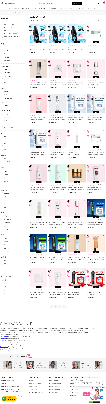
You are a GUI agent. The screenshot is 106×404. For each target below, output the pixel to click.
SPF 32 (6, 267)
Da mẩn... (6, 105)
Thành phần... (7, 117)
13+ (5, 136)
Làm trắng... (7, 73)
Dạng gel (6, 185)
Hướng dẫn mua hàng (55, 383)
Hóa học (6, 229)
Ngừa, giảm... (7, 76)
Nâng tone (7, 216)
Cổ (5, 287)
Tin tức (96, 8)
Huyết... (6, 171)
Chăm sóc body (52, 8)
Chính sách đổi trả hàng (35, 383)
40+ (5, 146)
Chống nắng (7, 69)
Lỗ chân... (6, 102)
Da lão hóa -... (8, 95)
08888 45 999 (7, 380)
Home (9, 13)
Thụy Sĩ (6, 204)
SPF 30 (6, 264)
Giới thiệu (31, 380)
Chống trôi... (7, 223)
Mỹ (5, 197)
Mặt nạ (6, 181)
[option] (13, 24)
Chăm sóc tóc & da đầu (66, 8)
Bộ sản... (6, 242)
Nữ (5, 158)
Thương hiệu (80, 8)
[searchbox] (58, 3)
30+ (5, 143)
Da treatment (8, 98)
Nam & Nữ (7, 162)
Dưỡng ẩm (3, 338)
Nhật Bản (6, 193)
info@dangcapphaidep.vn (10, 386)
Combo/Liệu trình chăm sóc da (12, 36)
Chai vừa (6, 252)
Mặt (5, 280)
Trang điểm (24, 8)
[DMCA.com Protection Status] (97, 402)
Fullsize (6, 238)
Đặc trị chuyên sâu (9, 24)
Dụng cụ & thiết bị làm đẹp (11, 33)
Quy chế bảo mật (33, 389)
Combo (6, 245)
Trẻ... (5, 83)
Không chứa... (7, 114)
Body (5, 290)
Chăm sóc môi (8, 27)
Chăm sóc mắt (3, 345)
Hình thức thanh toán (54, 389)
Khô (5, 54)
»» (64, 307)
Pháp (5, 200)
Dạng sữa (6, 175)
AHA (5, 121)
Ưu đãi (89, 8)
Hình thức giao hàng (54, 386)
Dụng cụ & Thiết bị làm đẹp (7, 351)
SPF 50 (6, 271)
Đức (5, 207)
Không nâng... (7, 219)
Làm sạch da (7, 30)
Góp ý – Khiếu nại (33, 386)
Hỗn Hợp (6, 57)
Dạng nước (7, 178)
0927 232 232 (6, 383)
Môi (5, 293)
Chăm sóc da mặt (12, 8)
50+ (5, 150)
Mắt (5, 283)
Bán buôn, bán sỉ (53, 392)
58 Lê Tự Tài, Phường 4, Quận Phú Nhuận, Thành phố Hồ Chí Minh (11, 391)
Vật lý (5, 226)
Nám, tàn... (7, 92)
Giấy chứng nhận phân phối (36, 392)
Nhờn (5, 47)
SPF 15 (6, 260)
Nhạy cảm (7, 61)
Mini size (6, 248)
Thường (6, 50)
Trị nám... (6, 79)
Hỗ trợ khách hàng (54, 380)
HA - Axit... (7, 124)
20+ (5, 140)
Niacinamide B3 (8, 127)
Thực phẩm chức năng (38, 8)
